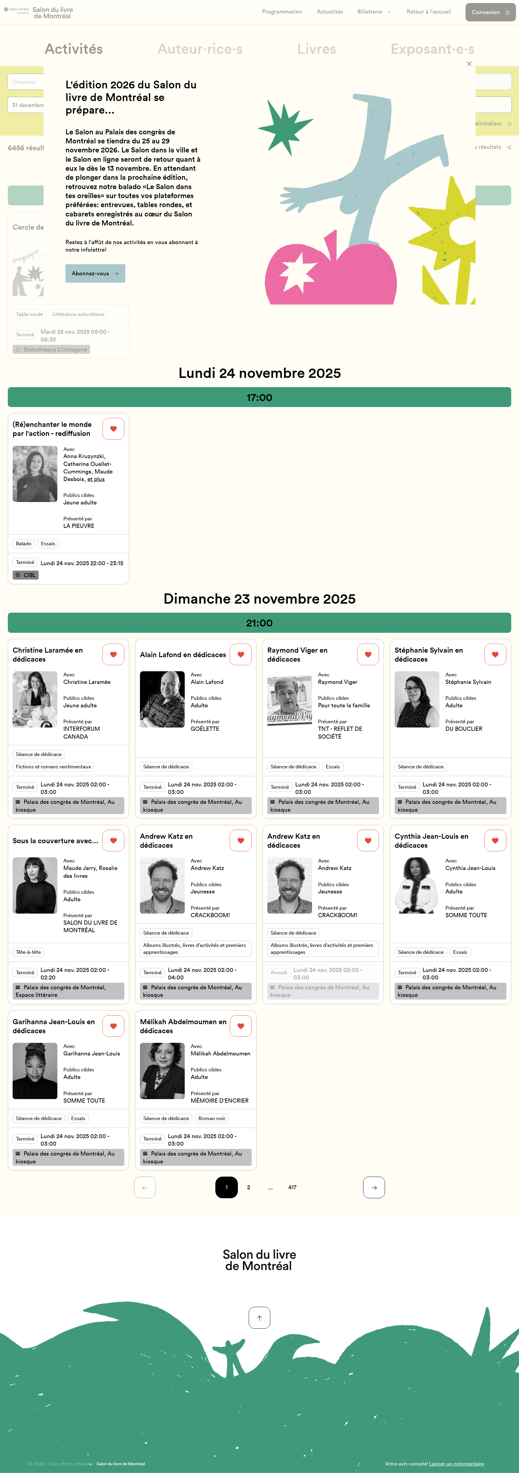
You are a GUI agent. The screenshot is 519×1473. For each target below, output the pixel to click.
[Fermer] (469, 64)
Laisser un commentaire (456, 1463)
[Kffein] (259, 1259)
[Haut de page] (260, 1318)
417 (292, 1187)
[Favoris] (113, 429)
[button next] (374, 1188)
